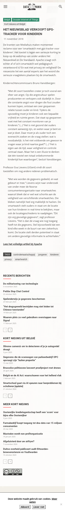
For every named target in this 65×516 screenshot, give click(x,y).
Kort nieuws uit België (14, 24)
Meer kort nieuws (16, 404)
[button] (5, 6)
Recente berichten (16, 275)
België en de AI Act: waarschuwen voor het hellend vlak (32, 375)
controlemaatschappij (24, 254)
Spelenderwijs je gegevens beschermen (24, 299)
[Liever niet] (61, 504)
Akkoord (25, 506)
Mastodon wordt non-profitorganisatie (23, 433)
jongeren (42, 254)
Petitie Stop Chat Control (16, 291)
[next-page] (10, 330)
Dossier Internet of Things (25, 19)
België (7, 19)
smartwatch (21, 259)
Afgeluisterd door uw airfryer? (18, 441)
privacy (8, 259)
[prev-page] (5, 330)
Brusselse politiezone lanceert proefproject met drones (32, 367)
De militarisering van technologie (20, 283)
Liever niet (38, 506)
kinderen (54, 254)
